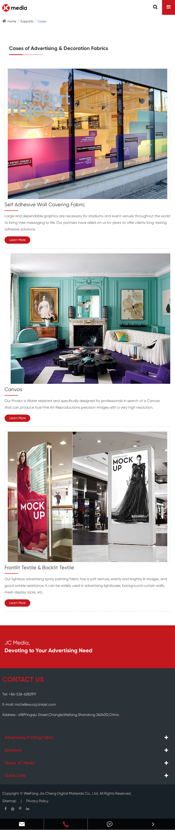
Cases (41, 21)
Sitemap (9, 801)
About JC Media (20, 763)
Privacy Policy (37, 801)
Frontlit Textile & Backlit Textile (39, 567)
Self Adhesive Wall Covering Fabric (45, 204)
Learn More (17, 240)
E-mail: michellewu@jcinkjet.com (29, 705)
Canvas (13, 389)
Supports (26, 21)
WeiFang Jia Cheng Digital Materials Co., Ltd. (61, 794)
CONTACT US (23, 679)
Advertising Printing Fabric (29, 738)
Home (12, 21)
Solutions (13, 750)
